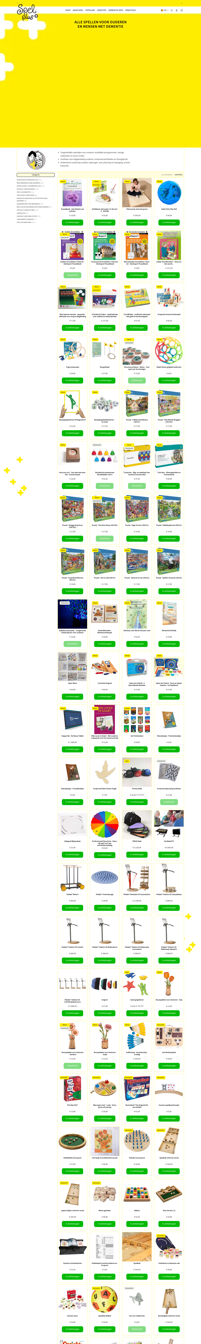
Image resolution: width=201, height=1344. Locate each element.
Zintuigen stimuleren (27, 195)
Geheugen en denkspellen (29, 179)
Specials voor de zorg (27, 210)
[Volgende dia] (181, 3)
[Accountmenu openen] (176, 10)
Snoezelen (22, 213)
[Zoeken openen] (171, 10)
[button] (179, 174)
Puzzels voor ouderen (28, 189)
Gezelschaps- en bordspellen (30, 185)
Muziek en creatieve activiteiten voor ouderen (32, 199)
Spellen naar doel (26, 222)
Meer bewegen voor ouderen (30, 182)
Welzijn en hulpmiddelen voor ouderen (34, 206)
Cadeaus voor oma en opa (28, 216)
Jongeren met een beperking (30, 203)
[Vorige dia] (17, 3)
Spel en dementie (25, 192)
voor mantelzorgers (27, 219)
